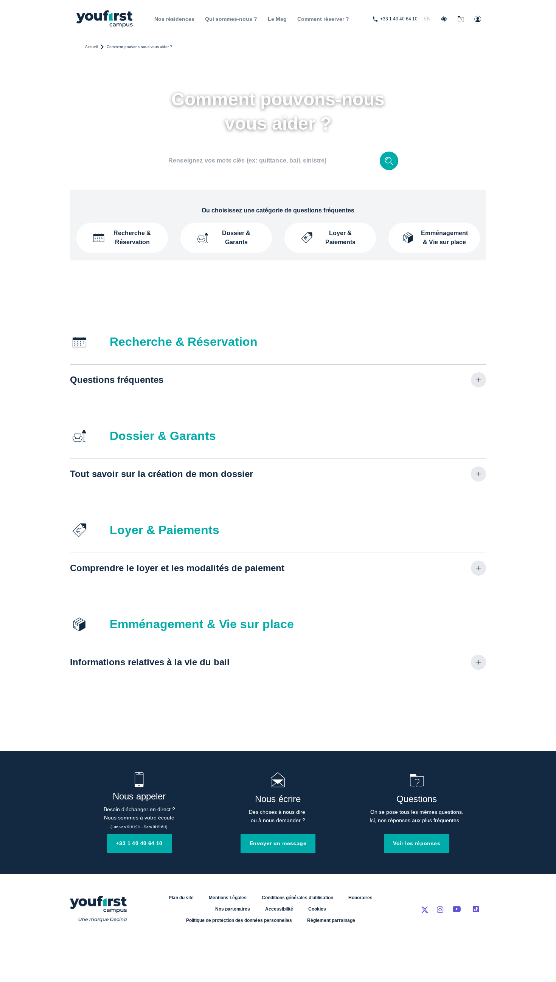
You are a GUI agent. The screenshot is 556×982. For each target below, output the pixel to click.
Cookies (317, 909)
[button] (278, 380)
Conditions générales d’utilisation (297, 897)
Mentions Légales (228, 897)
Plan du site (181, 897)
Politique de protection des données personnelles (239, 920)
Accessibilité (279, 909)
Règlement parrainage (331, 920)
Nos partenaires (232, 909)
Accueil (91, 47)
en (427, 19)
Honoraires (360, 897)
